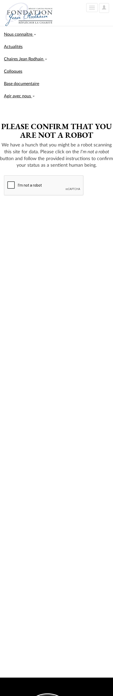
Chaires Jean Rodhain (24, 59)
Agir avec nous (18, 96)
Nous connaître (18, 34)
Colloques (13, 71)
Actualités (13, 47)
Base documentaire (21, 84)
